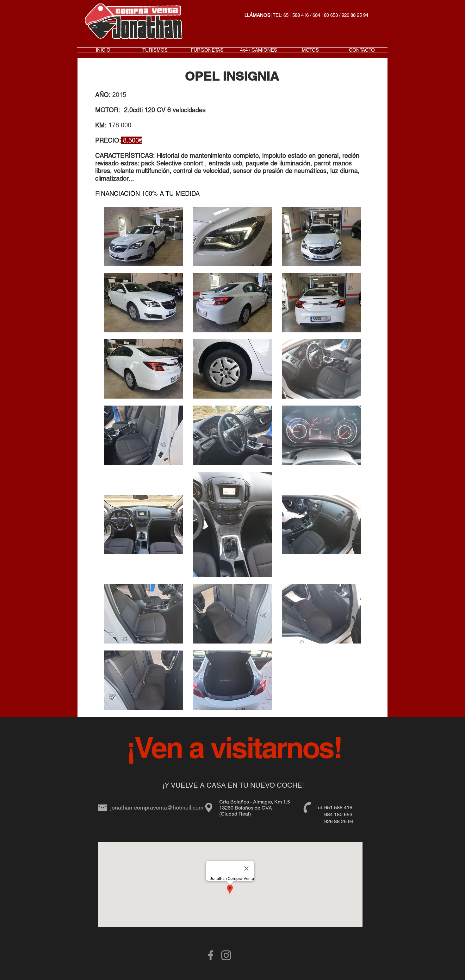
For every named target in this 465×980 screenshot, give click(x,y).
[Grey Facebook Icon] (210, 955)
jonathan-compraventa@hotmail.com (156, 807)
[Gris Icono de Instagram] (226, 955)
